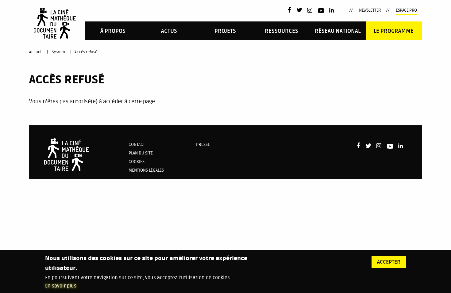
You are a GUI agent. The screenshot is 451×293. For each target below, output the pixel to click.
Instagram (310, 10)
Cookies (137, 161)
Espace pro (406, 10)
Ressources (281, 31)
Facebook (291, 10)
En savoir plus (60, 285)
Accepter (388, 262)
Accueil (35, 52)
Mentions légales (146, 170)
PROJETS (225, 31)
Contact (137, 144)
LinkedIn (332, 10)
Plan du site (141, 153)
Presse (203, 144)
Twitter (299, 10)
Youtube (321, 11)
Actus (169, 31)
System (58, 52)
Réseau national (337, 31)
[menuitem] (113, 30)
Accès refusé (86, 52)
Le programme (394, 31)
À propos (112, 31)
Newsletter (370, 10)
